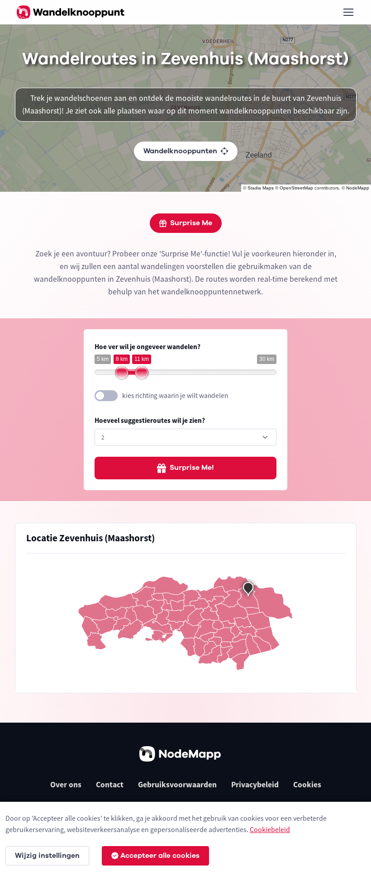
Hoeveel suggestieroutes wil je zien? (150, 420)
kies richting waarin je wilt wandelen (175, 395)
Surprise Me (191, 223)
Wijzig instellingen (47, 856)
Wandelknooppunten (180, 151)
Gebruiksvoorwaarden (177, 785)
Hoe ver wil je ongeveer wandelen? (147, 346)
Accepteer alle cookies (160, 856)
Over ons (65, 785)
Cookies (307, 785)
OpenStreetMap (296, 187)
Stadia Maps (260, 187)
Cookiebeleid (270, 829)
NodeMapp (357, 187)
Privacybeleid (255, 785)
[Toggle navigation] (348, 12)
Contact (110, 785)
